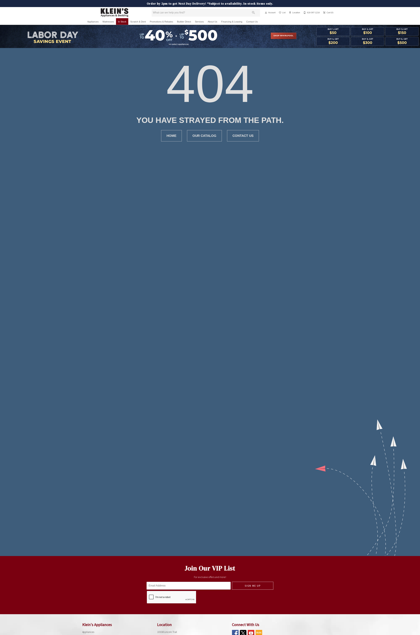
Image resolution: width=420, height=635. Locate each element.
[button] (266, 13)
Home (171, 135)
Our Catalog (204, 135)
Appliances (93, 21)
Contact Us (252, 21)
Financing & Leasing (231, 21)
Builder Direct (184, 21)
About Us (212, 21)
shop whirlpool (283, 35)
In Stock (122, 21)
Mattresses (108, 21)
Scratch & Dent (138, 21)
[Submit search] (253, 13)
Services (199, 21)
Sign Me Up (253, 585)
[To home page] (114, 13)
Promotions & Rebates (161, 21)
